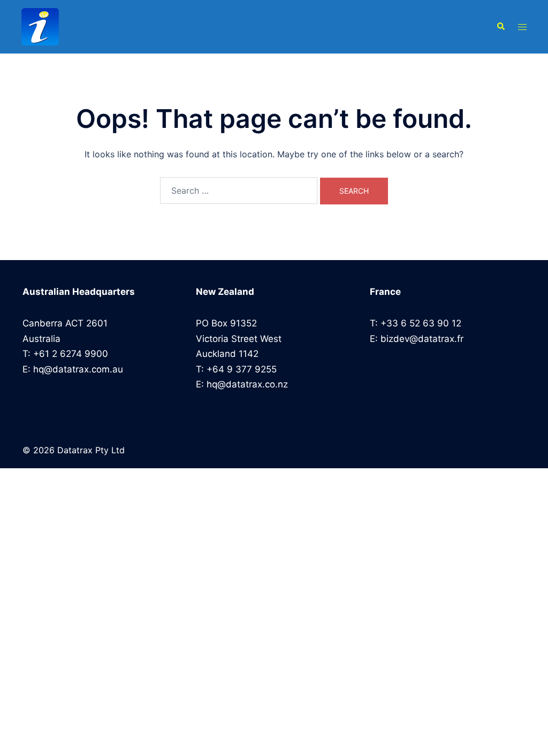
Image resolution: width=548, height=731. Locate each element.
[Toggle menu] (522, 27)
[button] (500, 26)
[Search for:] (238, 190)
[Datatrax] (100, 26)
